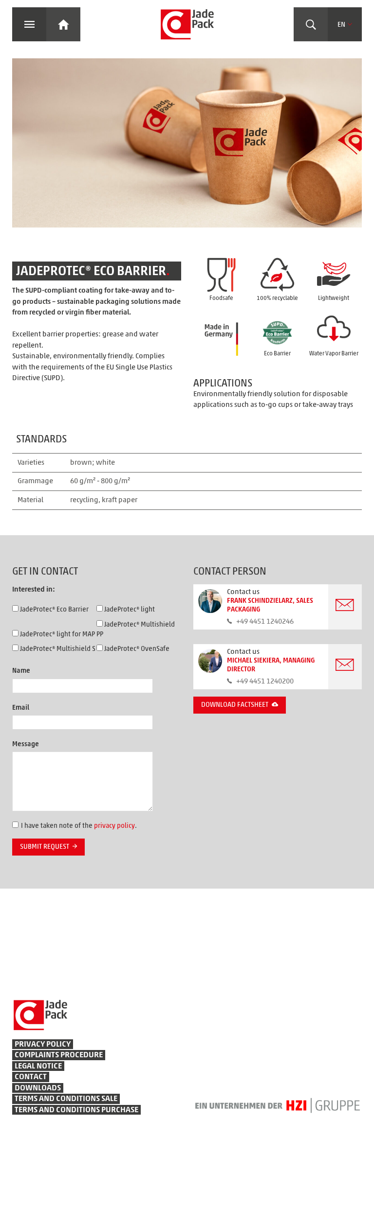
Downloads (38, 1088)
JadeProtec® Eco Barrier (54, 609)
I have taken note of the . (79, 825)
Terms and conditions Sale (66, 1098)
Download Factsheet (234, 704)
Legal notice (38, 1066)
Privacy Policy (43, 1044)
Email (20, 707)
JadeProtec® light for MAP (57, 634)
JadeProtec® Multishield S (57, 649)
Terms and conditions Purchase (76, 1110)
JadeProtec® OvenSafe (136, 649)
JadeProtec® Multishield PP (135, 629)
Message (25, 744)
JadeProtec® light (129, 609)
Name (21, 670)
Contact (31, 1077)
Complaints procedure (59, 1055)
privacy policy (114, 825)
